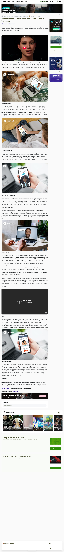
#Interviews (4, 23)
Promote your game (44, 1)
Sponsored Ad (60, 32)
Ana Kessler (32, 16)
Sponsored (60, 71)
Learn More (55, 448)
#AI (13, 23)
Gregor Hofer (6, 16)
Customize (53, 548)
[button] (25, 86)
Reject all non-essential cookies (53, 545)
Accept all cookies (53, 543)
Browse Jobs (55, 468)
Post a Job (56, 47)
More (59, 412)
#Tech (10, 23)
